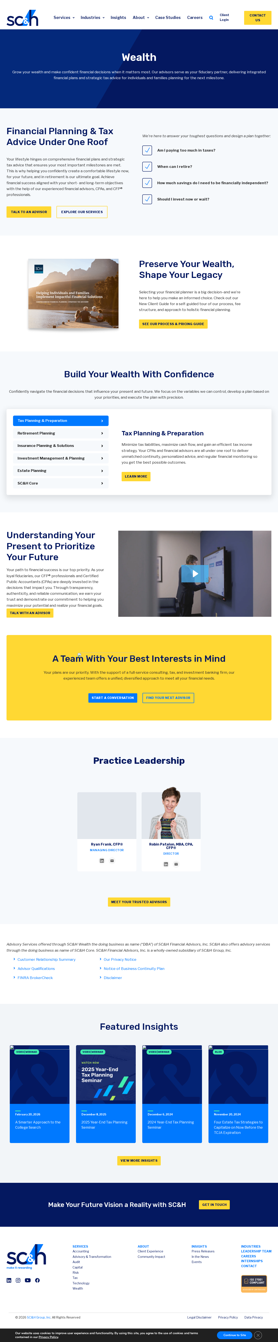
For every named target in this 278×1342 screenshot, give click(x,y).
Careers (195, 17)
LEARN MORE (136, 476)
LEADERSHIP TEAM (256, 1251)
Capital (78, 1267)
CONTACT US (258, 17)
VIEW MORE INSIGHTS (139, 1160)
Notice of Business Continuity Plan (134, 968)
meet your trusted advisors (139, 902)
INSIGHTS (199, 1246)
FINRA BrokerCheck (35, 978)
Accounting (81, 1251)
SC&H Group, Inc (39, 1317)
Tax (75, 1278)
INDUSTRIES (251, 1246)
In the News (200, 1256)
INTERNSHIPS (252, 1261)
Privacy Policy (228, 1317)
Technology (81, 1283)
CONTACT (249, 1266)
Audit (76, 1262)
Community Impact (151, 1256)
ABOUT (143, 1246)
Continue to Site (234, 1335)
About (139, 17)
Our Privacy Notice (120, 959)
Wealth (78, 1288)
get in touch (214, 1205)
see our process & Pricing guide (173, 324)
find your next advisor (168, 698)
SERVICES (80, 1246)
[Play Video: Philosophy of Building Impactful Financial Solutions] (194, 573)
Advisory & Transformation (92, 1256)
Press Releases (203, 1251)
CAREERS (248, 1256)
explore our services (82, 212)
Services (62, 17)
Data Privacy (253, 1317)
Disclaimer (113, 978)
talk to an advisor (29, 212)
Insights (118, 17)
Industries (91, 17)
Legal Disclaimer (199, 1317)
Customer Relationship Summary (47, 959)
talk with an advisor (30, 613)
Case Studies (168, 17)
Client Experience (150, 1251)
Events (197, 1262)
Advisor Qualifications (36, 968)
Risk (76, 1272)
